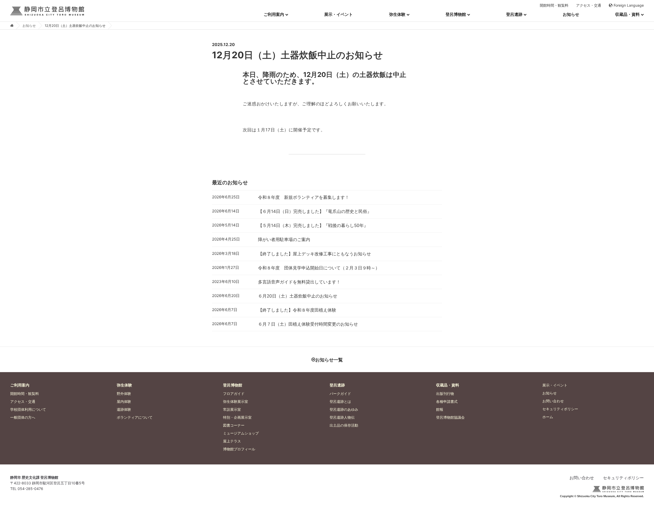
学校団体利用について (28, 409)
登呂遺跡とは (340, 401)
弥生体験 (397, 14)
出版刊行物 (445, 393)
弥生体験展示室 (235, 401)
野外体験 (124, 393)
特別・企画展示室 (237, 417)
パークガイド (340, 393)
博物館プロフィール (239, 449)
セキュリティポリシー (560, 409)
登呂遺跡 (514, 14)
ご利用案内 (274, 14)
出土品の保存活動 (344, 425)
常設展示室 (232, 409)
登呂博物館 (456, 14)
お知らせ (571, 14)
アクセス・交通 (588, 5)
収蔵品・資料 (627, 14)
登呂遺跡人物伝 (342, 417)
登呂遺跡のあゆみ (344, 409)
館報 (439, 409)
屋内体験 (124, 401)
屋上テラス (232, 441)
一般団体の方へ (22, 417)
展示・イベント (338, 14)
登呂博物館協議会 (450, 417)
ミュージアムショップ (241, 433)
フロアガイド (233, 393)
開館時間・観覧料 (554, 5)
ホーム (547, 417)
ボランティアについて (135, 417)
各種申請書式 (447, 401)
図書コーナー (233, 425)
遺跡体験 (124, 409)
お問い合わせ (553, 401)
